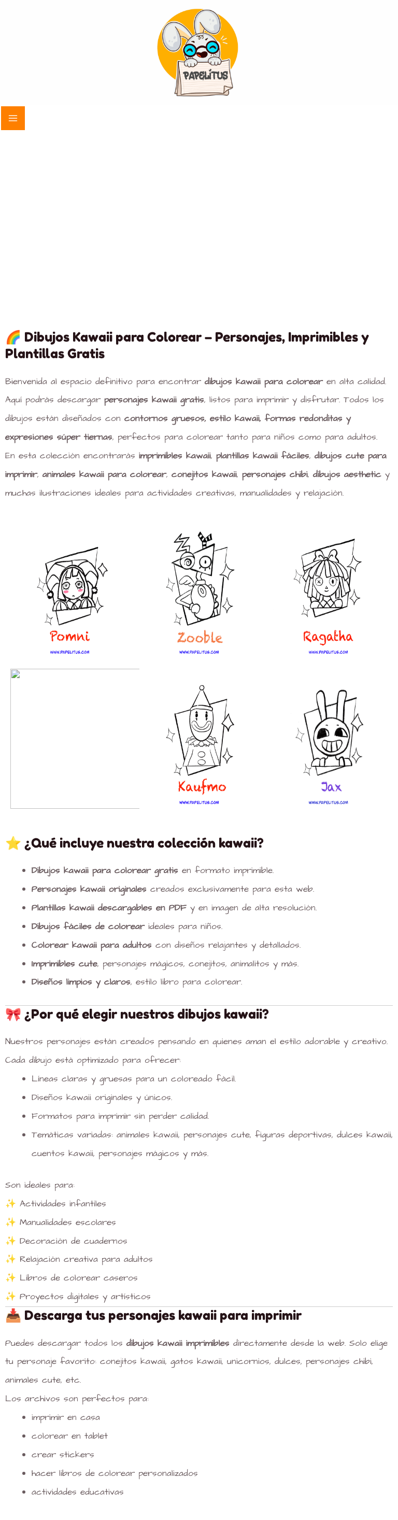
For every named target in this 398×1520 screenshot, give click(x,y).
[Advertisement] (199, 209)
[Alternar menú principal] (13, 118)
